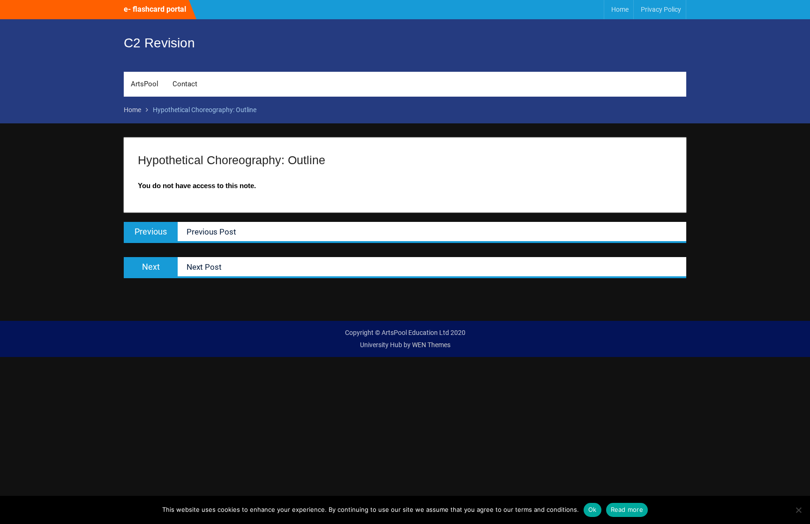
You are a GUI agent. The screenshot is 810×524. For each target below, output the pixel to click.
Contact (184, 84)
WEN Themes (431, 345)
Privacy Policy (661, 9)
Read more (627, 509)
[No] (798, 510)
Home (620, 9)
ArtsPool (144, 84)
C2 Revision (159, 43)
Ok (592, 509)
